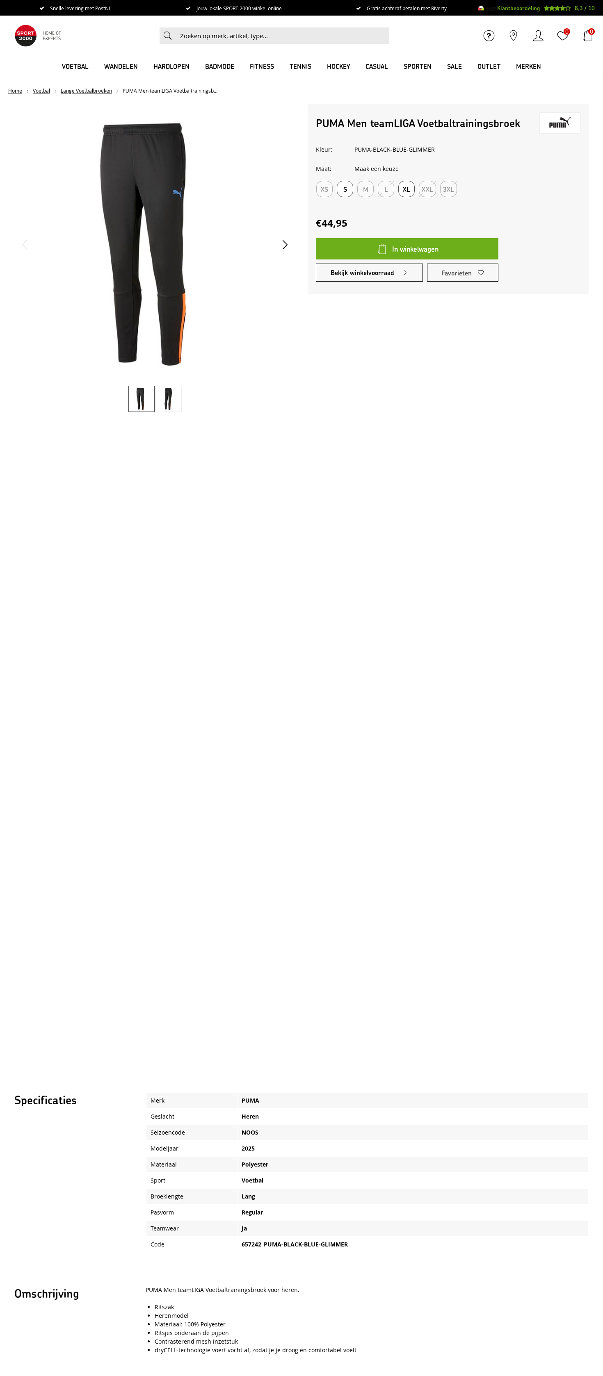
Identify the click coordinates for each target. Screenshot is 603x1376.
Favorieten (457, 272)
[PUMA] (559, 123)
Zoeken (168, 35)
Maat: (323, 169)
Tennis (300, 66)
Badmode (219, 66)
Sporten (418, 66)
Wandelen (121, 66)
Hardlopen (171, 66)
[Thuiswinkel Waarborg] (487, 8)
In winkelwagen (415, 248)
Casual (376, 66)
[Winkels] (513, 35)
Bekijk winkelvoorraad (362, 272)
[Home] (37, 35)
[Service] (489, 35)
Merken (528, 66)
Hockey (338, 66)
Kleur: (324, 149)
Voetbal (75, 66)
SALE (454, 66)
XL (406, 189)
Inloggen (538, 35)
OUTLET (488, 66)
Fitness (262, 66)
